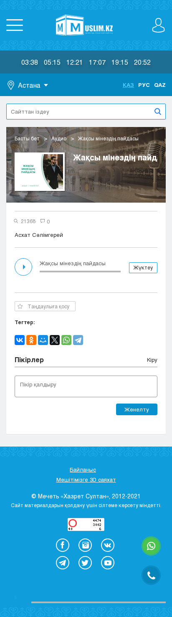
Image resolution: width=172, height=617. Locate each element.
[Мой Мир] (43, 340)
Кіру (152, 359)
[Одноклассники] (31, 340)
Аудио (58, 138)
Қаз (128, 84)
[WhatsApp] (66, 340)
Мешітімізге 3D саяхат (86, 479)
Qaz (160, 84)
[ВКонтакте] (20, 340)
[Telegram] (78, 340)
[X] (55, 340)
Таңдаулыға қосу (48, 306)
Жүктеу (143, 267)
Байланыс (83, 469)
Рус (144, 84)
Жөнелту (136, 409)
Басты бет (27, 138)
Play (24, 266)
